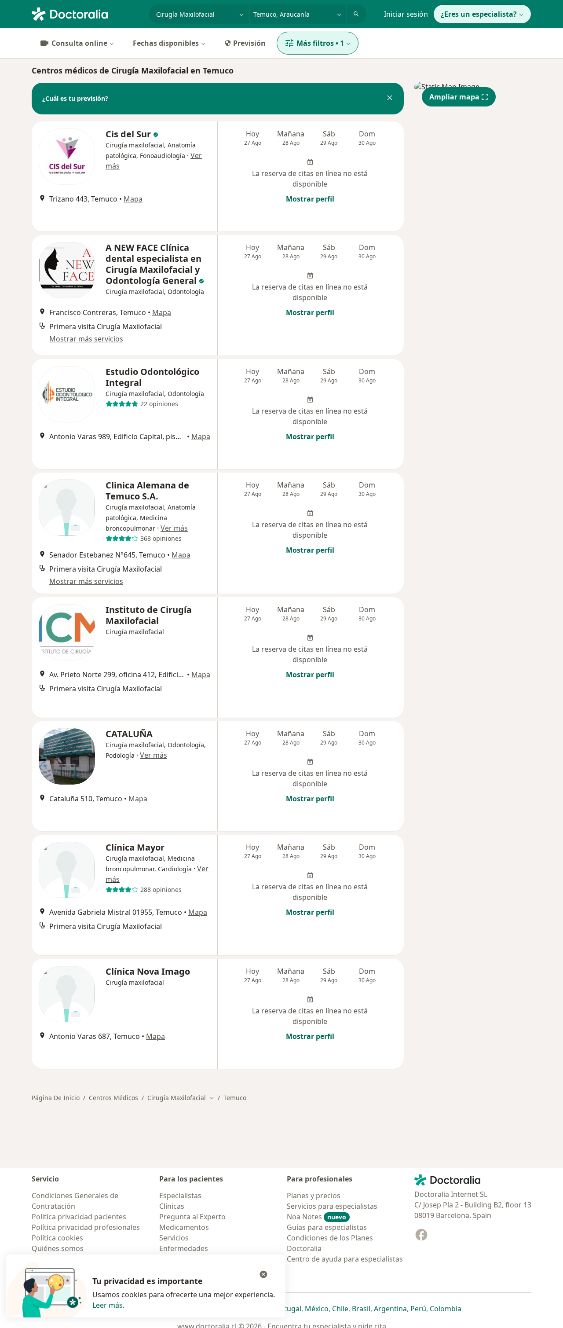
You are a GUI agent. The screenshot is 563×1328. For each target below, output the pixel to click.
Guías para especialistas (327, 1227)
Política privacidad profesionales (86, 1227)
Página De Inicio (56, 1097)
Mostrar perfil (310, 199)
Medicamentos (184, 1227)
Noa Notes (316, 1217)
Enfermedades (183, 1248)
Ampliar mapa (454, 97)
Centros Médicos (113, 1097)
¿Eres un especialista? (479, 14)
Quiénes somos (58, 1248)
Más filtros (320, 43)
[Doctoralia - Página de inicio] (87, 13)
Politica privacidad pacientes (79, 1217)
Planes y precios (313, 1195)
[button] (389, 98)
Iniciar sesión (406, 14)
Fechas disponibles (166, 43)
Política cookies (57, 1238)
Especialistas (180, 1195)
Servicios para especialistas (332, 1206)
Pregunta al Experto (192, 1217)
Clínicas (171, 1206)
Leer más (107, 1305)
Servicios (174, 1238)
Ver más (174, 528)
